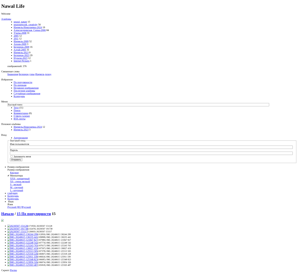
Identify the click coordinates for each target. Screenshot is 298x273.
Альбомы (6, 19)
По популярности (23, 82)
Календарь (19, 96)
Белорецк (24, 74)
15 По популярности (34, 214)
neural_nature (20, 21)
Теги (16, 107)
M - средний (16, 187)
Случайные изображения (27, 93)
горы (32, 74)
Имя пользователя (19, 144)
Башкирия (12, 74)
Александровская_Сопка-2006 (30, 30)
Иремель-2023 (21, 52)
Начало (7, 214)
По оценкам (20, 85)
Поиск (17, 110)
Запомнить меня (22, 156)
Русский (19, 207)
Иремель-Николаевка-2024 (28, 27)
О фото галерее (22, 116)
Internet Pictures (21, 61)
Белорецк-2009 (21, 47)
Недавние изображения (26, 88)
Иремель (39, 74)
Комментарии (21, 113)
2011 (16, 38)
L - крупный (16, 190)
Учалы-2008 (20, 33)
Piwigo (13, 270)
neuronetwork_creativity (26, 24)
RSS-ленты (19, 118)
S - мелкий (15, 184)
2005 (16, 35)
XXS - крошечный (20, 178)
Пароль (14, 150)
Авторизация (21, 137)
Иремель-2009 (21, 41)
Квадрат (14, 172)
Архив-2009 (20, 44)
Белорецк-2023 (21, 55)
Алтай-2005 (20, 49)
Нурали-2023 (20, 58)
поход (48, 74)
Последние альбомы (24, 90)
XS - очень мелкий (20, 181)
